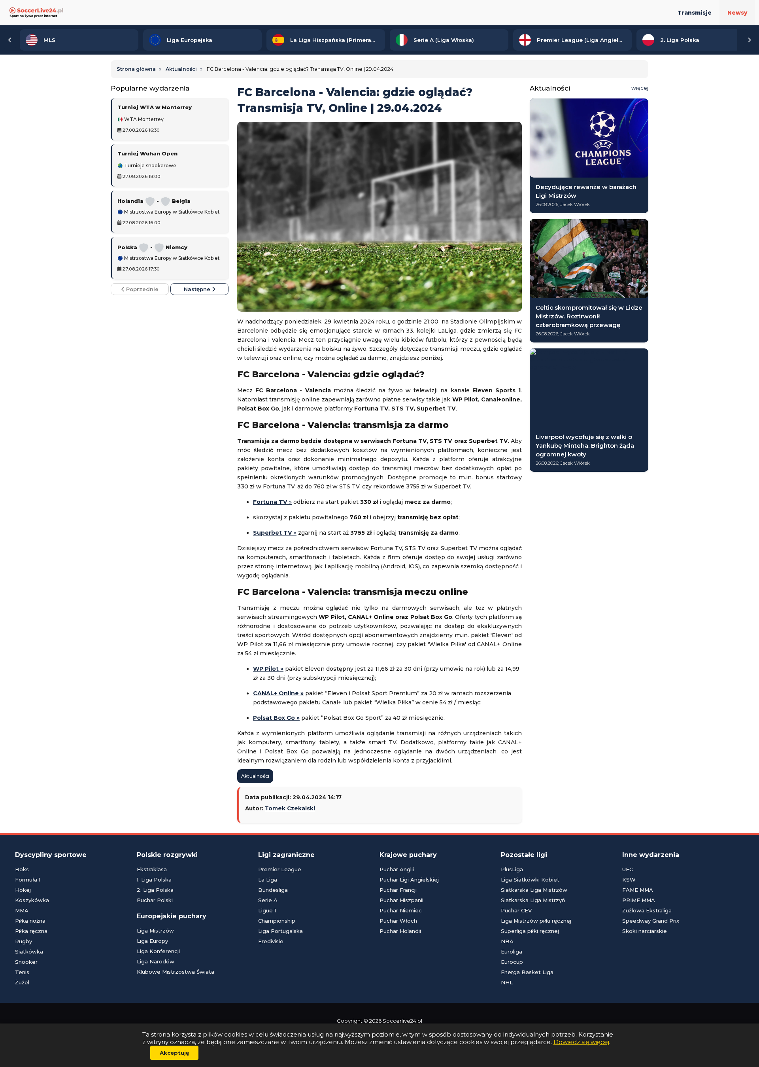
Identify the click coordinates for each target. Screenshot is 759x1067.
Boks (22, 869)
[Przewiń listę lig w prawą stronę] (749, 40)
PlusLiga (512, 869)
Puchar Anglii (397, 869)
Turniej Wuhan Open (147, 153)
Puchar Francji (398, 890)
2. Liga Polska (155, 890)
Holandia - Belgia (154, 201)
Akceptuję (174, 1053)
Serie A (268, 900)
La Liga (267, 879)
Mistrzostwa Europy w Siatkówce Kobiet (171, 212)
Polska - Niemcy (152, 247)
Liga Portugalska (280, 931)
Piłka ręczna (31, 931)
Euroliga (511, 951)
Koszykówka (32, 900)
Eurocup (512, 962)
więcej (639, 88)
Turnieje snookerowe (149, 165)
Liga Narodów (155, 961)
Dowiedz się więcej (581, 1042)
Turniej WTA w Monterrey (154, 107)
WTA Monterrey (143, 119)
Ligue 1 (267, 910)
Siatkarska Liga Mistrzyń (533, 900)
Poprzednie (142, 289)
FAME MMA (637, 890)
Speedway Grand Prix (650, 921)
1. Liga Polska (154, 879)
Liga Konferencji (158, 951)
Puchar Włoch (398, 921)
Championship (276, 921)
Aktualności (255, 776)
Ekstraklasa (152, 869)
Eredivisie (270, 941)
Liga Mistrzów (155, 930)
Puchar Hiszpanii (401, 900)
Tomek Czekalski (290, 808)
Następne (198, 289)
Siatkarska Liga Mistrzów (534, 890)
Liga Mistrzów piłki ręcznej (536, 921)
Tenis (22, 972)
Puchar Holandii (400, 931)
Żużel (22, 982)
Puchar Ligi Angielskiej (409, 879)
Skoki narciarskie (644, 931)
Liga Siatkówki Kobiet (530, 879)
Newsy (737, 12)
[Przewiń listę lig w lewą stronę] (10, 40)
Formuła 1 (27, 879)
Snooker (26, 962)
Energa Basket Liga (527, 972)
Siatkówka (29, 951)
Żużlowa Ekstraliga (647, 910)
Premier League (279, 869)
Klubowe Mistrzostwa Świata (175, 972)
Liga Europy (152, 941)
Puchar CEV (516, 910)
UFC (627, 869)
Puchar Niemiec (401, 910)
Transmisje (695, 12)
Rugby (23, 941)
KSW (629, 879)
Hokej (23, 890)
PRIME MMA (638, 900)
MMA (21, 910)
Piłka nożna (30, 921)
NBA (507, 941)
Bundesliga (273, 890)
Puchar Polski (155, 900)
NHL (507, 982)
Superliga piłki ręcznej (530, 931)
